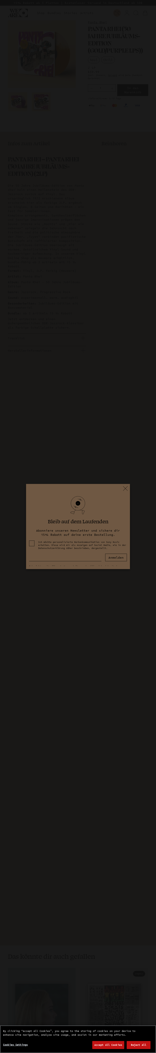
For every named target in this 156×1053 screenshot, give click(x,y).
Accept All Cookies (108, 1045)
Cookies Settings (15, 1044)
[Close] (150, 1031)
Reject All (138, 1045)
